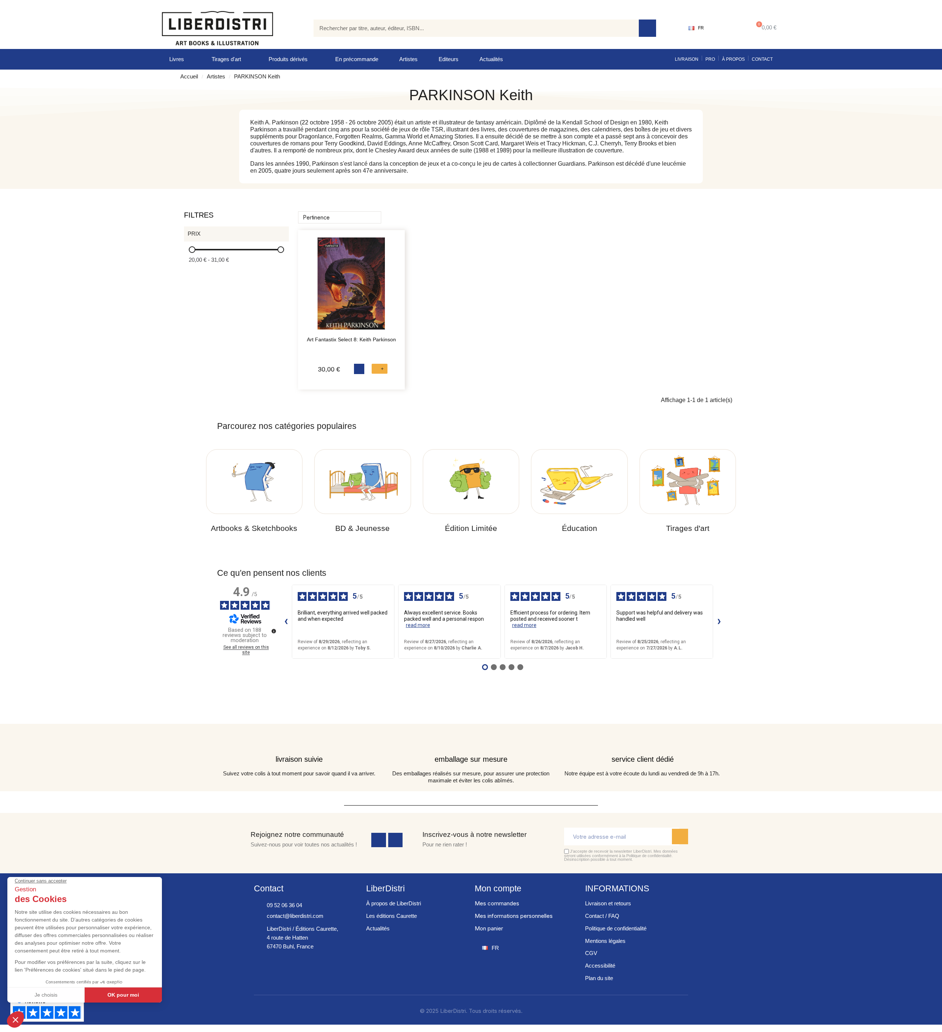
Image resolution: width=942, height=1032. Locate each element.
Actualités (491, 59)
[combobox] (471, 28)
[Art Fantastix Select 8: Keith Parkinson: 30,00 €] (351, 287)
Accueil (189, 76)
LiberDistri (385, 888)
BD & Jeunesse (362, 528)
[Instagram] (395, 840)
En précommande (356, 59)
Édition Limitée (471, 528)
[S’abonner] (680, 836)
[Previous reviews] (286, 621)
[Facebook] (378, 840)
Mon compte (498, 888)
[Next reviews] (719, 621)
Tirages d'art (226, 59)
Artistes (408, 59)
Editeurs (448, 59)
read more (418, 625)
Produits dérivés (288, 59)
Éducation (579, 528)
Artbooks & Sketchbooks (254, 528)
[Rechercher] (647, 28)
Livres (176, 59)
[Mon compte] (727, 28)
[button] (764, 28)
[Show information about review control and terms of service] (274, 631)
